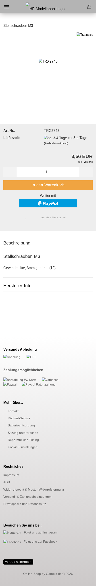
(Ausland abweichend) (56, 143)
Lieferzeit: (11, 138)
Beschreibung (16, 242)
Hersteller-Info (17, 285)
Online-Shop (32, 573)
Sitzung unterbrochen (23, 432)
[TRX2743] (48, 65)
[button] (10, 172)
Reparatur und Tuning (23, 440)
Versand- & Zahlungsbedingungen (27, 496)
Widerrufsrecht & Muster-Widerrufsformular (33, 489)
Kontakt (13, 411)
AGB (6, 482)
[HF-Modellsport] (48, 11)
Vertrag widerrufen (18, 561)
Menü (6, 6)
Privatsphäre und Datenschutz (24, 504)
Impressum (11, 475)
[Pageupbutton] (83, 579)
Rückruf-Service (19, 418)
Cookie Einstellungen (23, 447)
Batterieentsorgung (21, 425)
